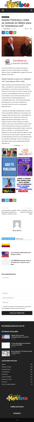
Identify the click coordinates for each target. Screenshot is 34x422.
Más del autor (19, 238)
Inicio (3, 14)
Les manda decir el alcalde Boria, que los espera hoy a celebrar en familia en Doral (9, 212)
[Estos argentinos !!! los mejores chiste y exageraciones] (6, 353)
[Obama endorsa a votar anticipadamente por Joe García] (6, 337)
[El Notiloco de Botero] (17, 4)
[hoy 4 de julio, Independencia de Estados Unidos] (6, 254)
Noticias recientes (10, 14)
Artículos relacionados (8, 238)
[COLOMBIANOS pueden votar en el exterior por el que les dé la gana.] (6, 262)
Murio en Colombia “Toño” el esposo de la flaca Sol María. (24, 212)
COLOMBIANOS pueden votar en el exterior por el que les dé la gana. (21, 262)
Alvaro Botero (7, 28)
